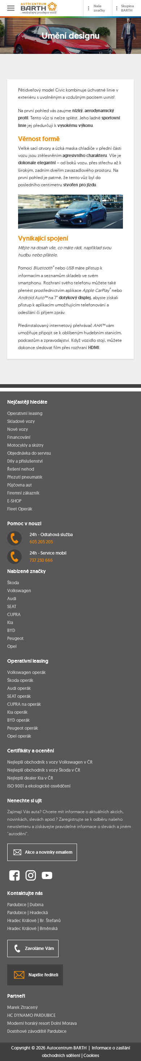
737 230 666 (41, 560)
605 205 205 (41, 541)
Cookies (91, 1055)
